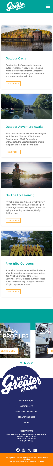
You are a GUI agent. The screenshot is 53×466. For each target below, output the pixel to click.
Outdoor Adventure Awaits (24, 126)
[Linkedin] (35, 450)
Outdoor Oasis (16, 58)
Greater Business (26, 417)
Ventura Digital (38, 461)
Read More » (13, 84)
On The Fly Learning (20, 195)
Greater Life (26, 406)
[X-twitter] (29, 450)
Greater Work (26, 401)
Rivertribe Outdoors (20, 263)
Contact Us (26, 431)
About (26, 422)
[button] (21, 363)
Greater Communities (26, 412)
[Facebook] (18, 450)
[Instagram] (23, 450)
